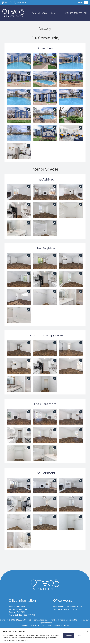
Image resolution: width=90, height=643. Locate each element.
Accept (69, 636)
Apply (53, 13)
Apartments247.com (29, 620)
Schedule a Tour (40, 13)
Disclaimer (25, 625)
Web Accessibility (49, 625)
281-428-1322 (76, 13)
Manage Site (36, 625)
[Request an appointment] (11, 2)
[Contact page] (7, 2)
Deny (79, 636)
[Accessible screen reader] (3, 2)
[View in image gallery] (28, 55)
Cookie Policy (63, 625)
